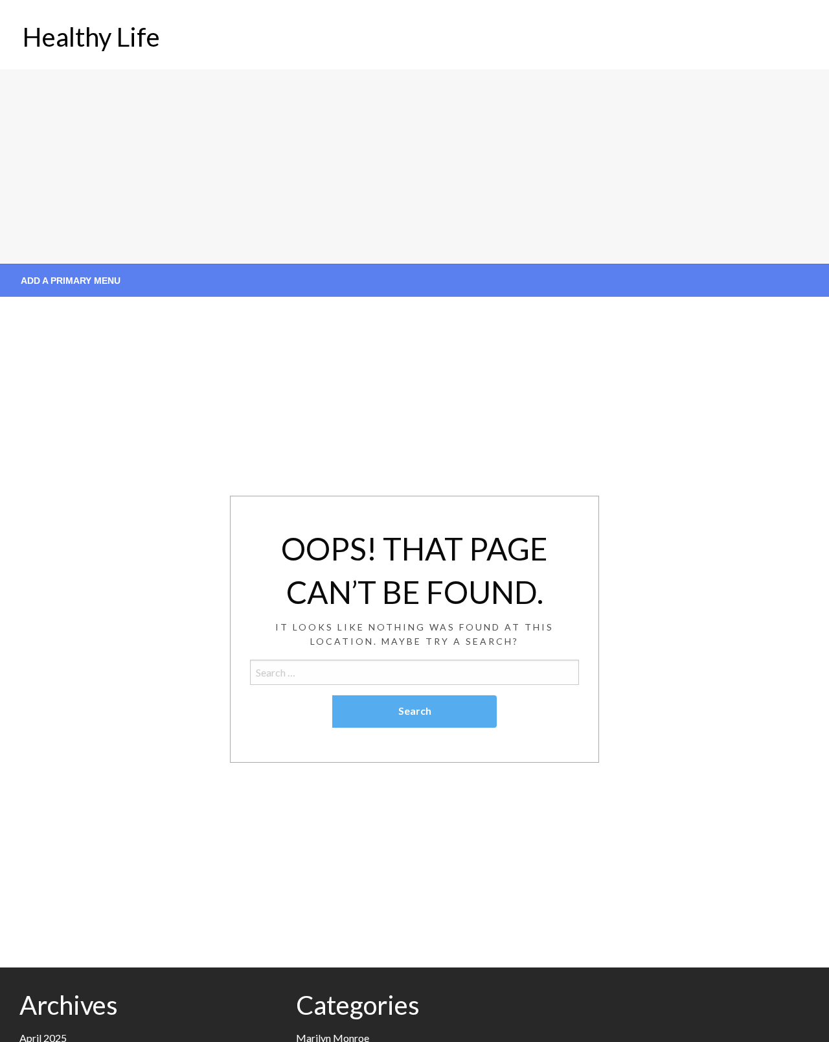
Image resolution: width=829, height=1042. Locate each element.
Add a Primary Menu (70, 280)
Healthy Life (91, 36)
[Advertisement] (414, 166)
